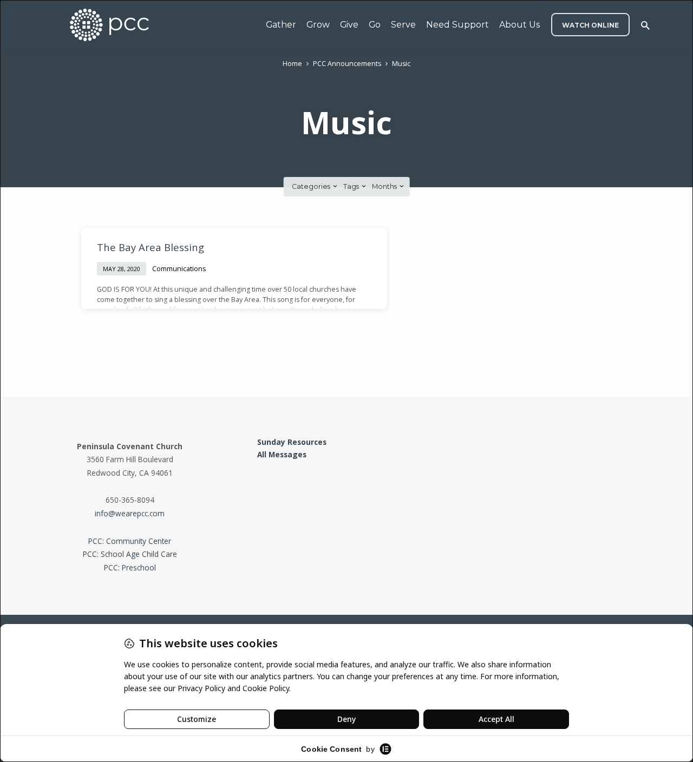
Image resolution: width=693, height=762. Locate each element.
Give (349, 24)
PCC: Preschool (130, 567)
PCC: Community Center (129, 541)
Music (401, 63)
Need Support (457, 24)
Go (375, 24)
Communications (179, 268)
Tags (352, 186)
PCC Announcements (347, 63)
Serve (403, 24)
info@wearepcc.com (130, 513)
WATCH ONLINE (590, 25)
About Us (519, 24)
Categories (312, 186)
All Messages (281, 454)
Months (385, 186)
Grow (318, 24)
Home (292, 63)
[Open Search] (645, 25)
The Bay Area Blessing (150, 247)
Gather (281, 24)
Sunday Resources (291, 442)
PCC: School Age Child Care (130, 554)
